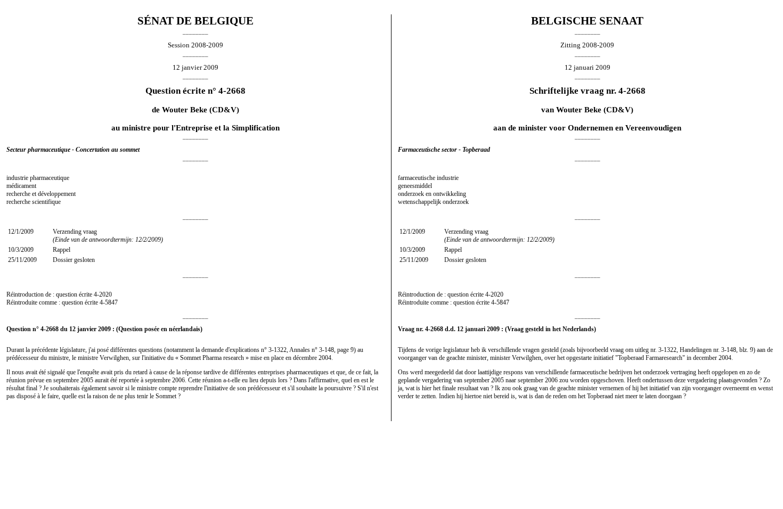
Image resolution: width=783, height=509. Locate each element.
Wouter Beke (184, 109)
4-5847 (109, 302)
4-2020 (103, 294)
